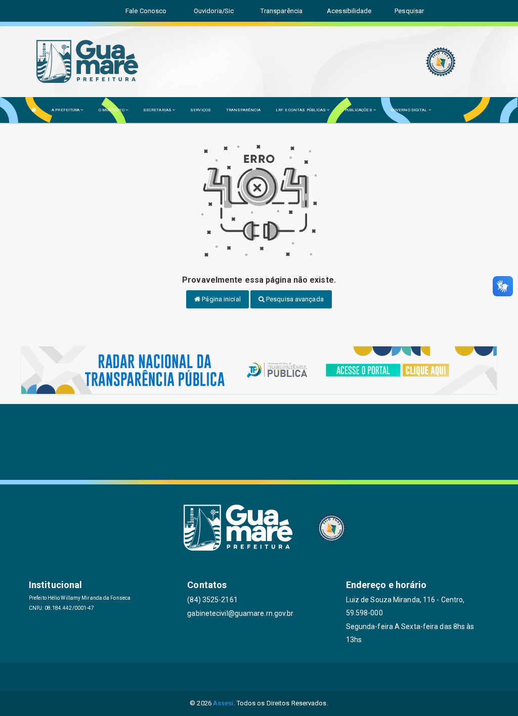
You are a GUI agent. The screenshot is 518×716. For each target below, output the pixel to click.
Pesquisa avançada (294, 299)
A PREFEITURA (66, 110)
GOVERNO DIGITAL (409, 110)
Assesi (223, 703)
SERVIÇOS (200, 110)
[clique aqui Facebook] (235, 677)
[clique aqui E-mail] (211, 677)
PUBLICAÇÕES (359, 110)
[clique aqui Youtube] (283, 677)
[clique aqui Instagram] (308, 677)
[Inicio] (33, 110)
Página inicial (220, 299)
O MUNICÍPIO (112, 110)
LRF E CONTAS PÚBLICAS (301, 110)
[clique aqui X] (259, 677)
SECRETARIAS (157, 110)
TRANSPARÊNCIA (243, 110)
